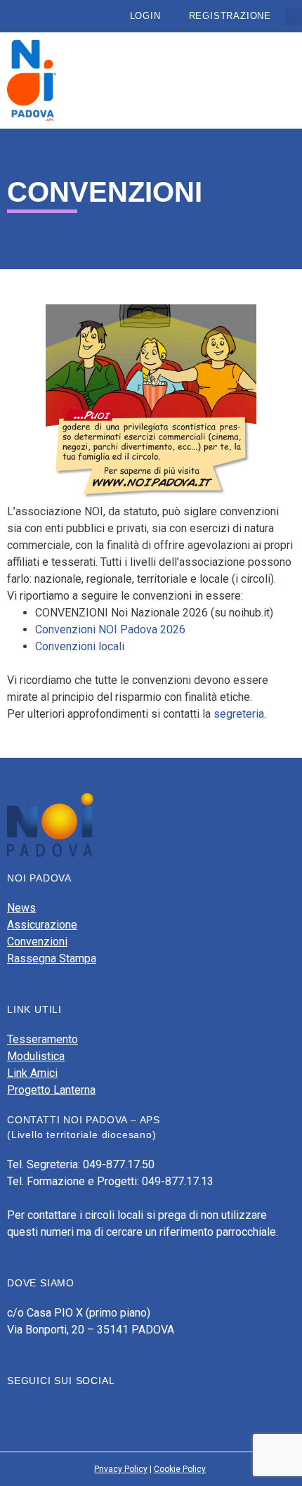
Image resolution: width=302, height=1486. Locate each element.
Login (145, 16)
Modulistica (36, 1056)
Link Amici (32, 1073)
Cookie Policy (180, 1469)
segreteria (239, 714)
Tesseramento (42, 1039)
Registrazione (230, 16)
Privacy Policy (120, 1469)
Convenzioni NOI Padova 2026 (110, 629)
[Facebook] (14, 1409)
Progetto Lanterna (51, 1090)
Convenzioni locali (79, 646)
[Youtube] (39, 1409)
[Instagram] (63, 1409)
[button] (293, 16)
